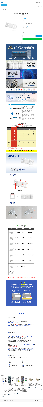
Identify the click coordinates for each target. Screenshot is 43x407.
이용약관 (8, 400)
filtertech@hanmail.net (32, 404)
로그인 (36, 6)
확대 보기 (2, 35)
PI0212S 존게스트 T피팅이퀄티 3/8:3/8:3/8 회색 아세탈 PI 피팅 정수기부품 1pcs (38, 385)
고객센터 (41, 6)
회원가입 (39, 6)
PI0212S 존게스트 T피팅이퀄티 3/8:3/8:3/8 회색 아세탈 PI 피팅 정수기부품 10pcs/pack (31, 385)
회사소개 (2, 400)
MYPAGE (39, 2)
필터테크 (26, 27)
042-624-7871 (17, 404)
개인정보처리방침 (12, 400)
